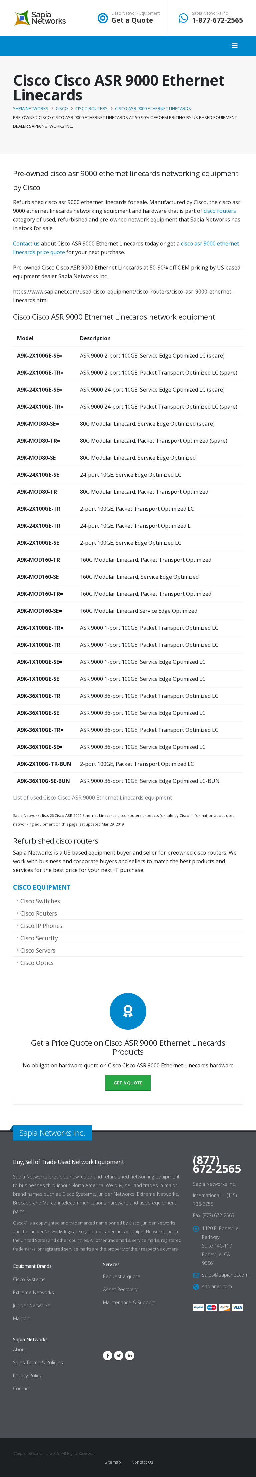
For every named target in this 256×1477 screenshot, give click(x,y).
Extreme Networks (33, 1292)
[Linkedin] (129, 1355)
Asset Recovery (120, 1289)
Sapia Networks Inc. (210, 13)
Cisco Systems (29, 1279)
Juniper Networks (158, 1223)
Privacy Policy (27, 1375)
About (19, 1349)
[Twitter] (118, 1355)
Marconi (21, 1318)
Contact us (26, 243)
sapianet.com (217, 1286)
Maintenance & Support (129, 1302)
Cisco (134, 1223)
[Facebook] (107, 1355)
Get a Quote (132, 20)
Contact (21, 1388)
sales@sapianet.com (225, 1275)
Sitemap (113, 1462)
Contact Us (142, 1462)
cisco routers (220, 210)
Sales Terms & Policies (38, 1362)
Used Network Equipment (135, 13)
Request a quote (121, 1276)
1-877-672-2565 (217, 20)
